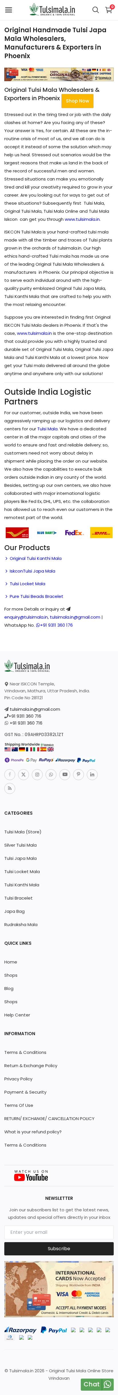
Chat (92, 1384)
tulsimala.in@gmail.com (35, 709)
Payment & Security (25, 1092)
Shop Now (77, 101)
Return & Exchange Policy (30, 1066)
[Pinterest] (78, 774)
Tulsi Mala (47, 429)
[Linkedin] (92, 774)
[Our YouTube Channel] (31, 1175)
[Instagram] (37, 774)
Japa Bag (14, 911)
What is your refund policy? (33, 1132)
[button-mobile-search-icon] (95, 10)
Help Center (17, 1015)
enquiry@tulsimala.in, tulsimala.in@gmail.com (52, 617)
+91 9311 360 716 (25, 716)
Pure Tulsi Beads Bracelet (36, 596)
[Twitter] (23, 774)
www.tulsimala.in (82, 219)
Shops (10, 975)
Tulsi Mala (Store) (23, 832)
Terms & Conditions (25, 1052)
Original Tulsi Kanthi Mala (35, 558)
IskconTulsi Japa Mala (32, 571)
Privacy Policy (18, 1079)
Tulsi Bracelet (18, 898)
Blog (8, 988)
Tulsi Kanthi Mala (21, 885)
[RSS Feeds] (9, 788)
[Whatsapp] (51, 774)
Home (10, 962)
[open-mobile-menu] (8, 10)
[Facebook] (9, 774)
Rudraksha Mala (21, 924)
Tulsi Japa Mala (20, 858)
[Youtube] (64, 774)
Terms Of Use (18, 1105)
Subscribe (59, 1248)
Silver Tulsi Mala (20, 845)
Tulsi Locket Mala (27, 584)
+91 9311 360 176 (56, 625)
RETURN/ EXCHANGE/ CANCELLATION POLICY (49, 1118)
